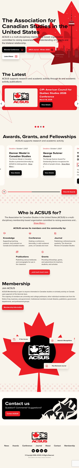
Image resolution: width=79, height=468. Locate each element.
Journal (39, 446)
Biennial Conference (12, 49)
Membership (69, 446)
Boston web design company (38, 457)
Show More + (39, 223)
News (6, 446)
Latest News (9, 56)
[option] (39, 97)
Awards (15, 446)
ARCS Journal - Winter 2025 (39, 49)
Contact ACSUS (12, 413)
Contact (57, 446)
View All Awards (69, 192)
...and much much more (39, 272)
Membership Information (13, 307)
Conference (27, 446)
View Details (46, 105)
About (48, 446)
